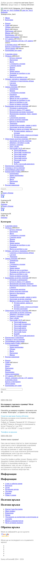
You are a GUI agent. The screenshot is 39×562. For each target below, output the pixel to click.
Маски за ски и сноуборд (19, 98)
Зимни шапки (15, 96)
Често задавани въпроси (14, 523)
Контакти (8, 485)
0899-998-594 (6, 400)
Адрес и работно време (13, 483)
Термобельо (14, 89)
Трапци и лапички (16, 145)
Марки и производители (14, 521)
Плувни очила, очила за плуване (26, 135)
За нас (7, 487)
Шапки (8, 33)
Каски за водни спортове (19, 119)
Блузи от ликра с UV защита (20, 110)
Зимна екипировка (12, 37)
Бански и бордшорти (13, 46)
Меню (7, 18)
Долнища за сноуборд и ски (20, 100)
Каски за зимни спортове (19, 104)
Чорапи (12, 91)
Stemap (7, 515)
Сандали (13, 83)
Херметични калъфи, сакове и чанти (23, 125)
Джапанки (13, 85)
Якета (7, 29)
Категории (9, 20)
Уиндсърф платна (20, 158)
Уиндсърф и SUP (16, 148)
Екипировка (9, 35)
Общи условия (10, 495)
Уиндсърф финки (20, 150)
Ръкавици (13, 94)
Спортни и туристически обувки (22, 81)
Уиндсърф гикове (20, 154)
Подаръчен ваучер (12, 489)
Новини (8, 493)
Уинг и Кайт (14, 146)
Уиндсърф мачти (20, 156)
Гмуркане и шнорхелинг (19, 108)
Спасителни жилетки (17, 118)
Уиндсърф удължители (22, 152)
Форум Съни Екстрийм (14, 509)
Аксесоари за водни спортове (20, 127)
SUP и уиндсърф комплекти (24, 164)
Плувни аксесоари (21, 137)
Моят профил (10, 511)
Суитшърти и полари (17, 92)
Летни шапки (10, 48)
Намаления (9, 513)
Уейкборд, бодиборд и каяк (20, 143)
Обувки (8, 27)
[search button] (2, 191)
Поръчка (4, 204)
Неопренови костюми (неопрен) (21, 112)
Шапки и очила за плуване (19, 129)
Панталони (9, 31)
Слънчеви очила (11, 45)
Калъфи (17, 162)
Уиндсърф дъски (20, 160)
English (17, 10)
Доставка (8, 491)
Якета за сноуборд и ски (18, 102)
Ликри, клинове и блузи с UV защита (19, 41)
